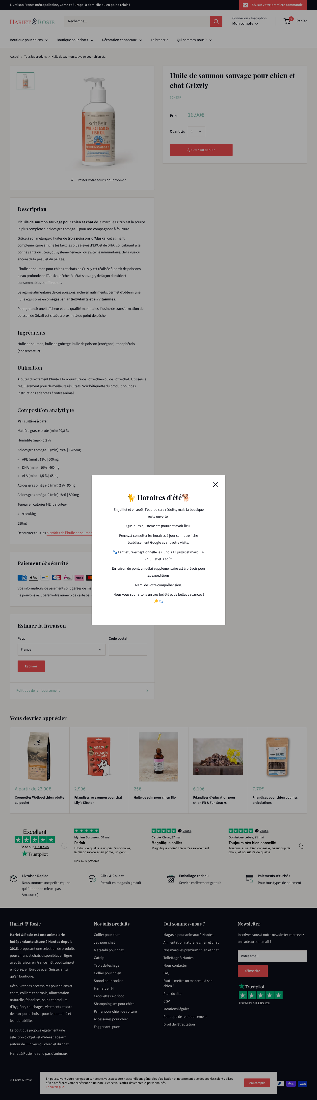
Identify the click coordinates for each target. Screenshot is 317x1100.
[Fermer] (215, 484)
